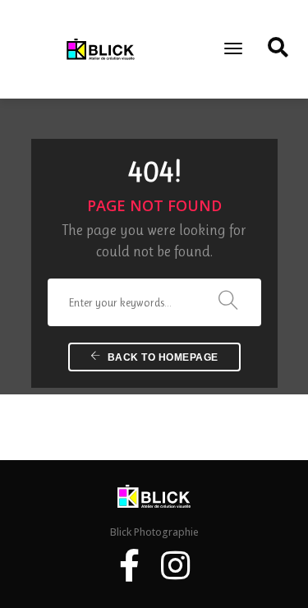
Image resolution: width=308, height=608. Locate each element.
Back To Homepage (161, 357)
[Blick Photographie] (101, 48)
